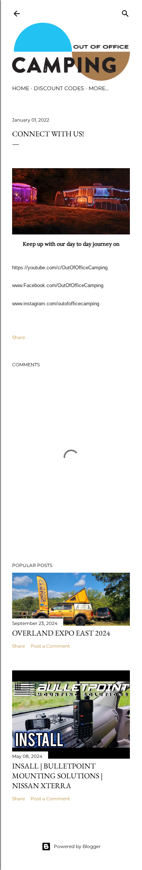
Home (20, 88)
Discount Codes (59, 88)
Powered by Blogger (77, 846)
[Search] (125, 12)
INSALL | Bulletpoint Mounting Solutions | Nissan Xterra (57, 775)
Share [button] (18, 337)
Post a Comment (50, 646)
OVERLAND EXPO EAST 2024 (61, 633)
